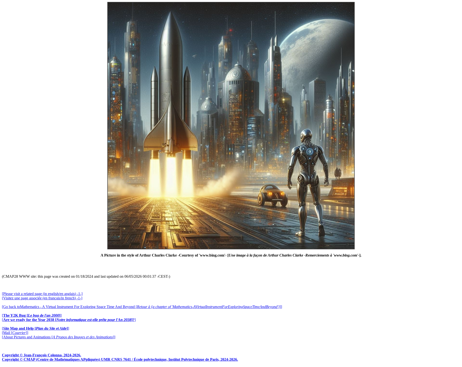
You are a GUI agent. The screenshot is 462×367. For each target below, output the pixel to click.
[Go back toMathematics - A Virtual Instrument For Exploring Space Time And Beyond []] (142, 307)
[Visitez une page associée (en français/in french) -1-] (42, 298)
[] (32, 315)
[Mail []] (15, 333)
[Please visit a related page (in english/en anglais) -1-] (42, 294)
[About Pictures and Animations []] (58, 337)
